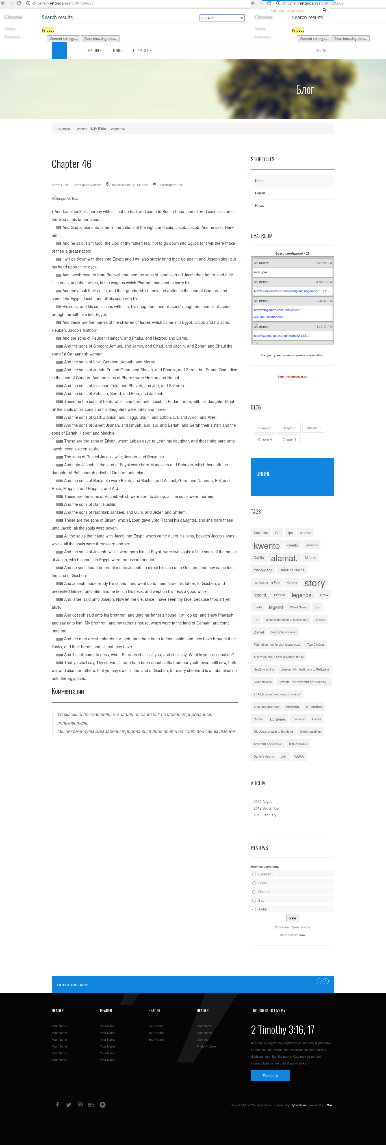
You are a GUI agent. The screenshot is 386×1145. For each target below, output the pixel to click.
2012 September (266, 808)
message (299, 719)
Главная (81, 128)
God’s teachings (310, 731)
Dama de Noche (292, 569)
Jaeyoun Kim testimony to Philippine (305, 669)
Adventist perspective (268, 744)
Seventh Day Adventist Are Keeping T (304, 682)
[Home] (59, 50)
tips (290, 532)
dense (264, 282)
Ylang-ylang (263, 569)
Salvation (261, 532)
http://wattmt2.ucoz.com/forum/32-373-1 (281, 335)
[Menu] (75, 50)
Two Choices (315, 644)
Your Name (59, 1025)
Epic (317, 607)
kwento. (293, 545)
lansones (312, 545)
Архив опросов (301, 927)
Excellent (265, 874)
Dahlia (259, 557)
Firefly (258, 607)
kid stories (278, 719)
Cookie (258, 719)
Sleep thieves (263, 682)
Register (322, 50)
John (284, 756)
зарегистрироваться (128, 731)
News (259, 206)
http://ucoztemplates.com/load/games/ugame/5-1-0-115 (291, 291)
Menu (117, 50)
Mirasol (310, 557)
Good (262, 883)
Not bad (264, 892)
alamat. (284, 557)
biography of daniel (283, 632)
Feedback (270, 1075)
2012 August (263, 801)
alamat (305, 532)
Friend (316, 719)
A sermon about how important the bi (278, 657)
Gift (277, 532)
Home (259, 181)
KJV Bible (98, 128)
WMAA (299, 756)
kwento (267, 544)
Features (94, 50)
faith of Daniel (298, 744)
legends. (302, 595)
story (314, 582)
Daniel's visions (264, 756)
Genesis (95, 184)
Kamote (292, 582)
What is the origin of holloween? (287, 619)
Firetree (279, 595)
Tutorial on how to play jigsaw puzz (277, 644)
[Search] (324, 10)
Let (256, 619)
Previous (319, 981)
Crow (324, 594)
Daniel (259, 632)
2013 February (265, 814)
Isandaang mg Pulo (267, 582)
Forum (260, 193)
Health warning (264, 669)
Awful (262, 909)
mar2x (264, 263)
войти (170, 731)
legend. (260, 595)
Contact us (142, 50)
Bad (261, 901)
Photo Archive (206, 1046)
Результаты (282, 927)
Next (326, 981)
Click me (203, 1039)
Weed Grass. (298, 607)
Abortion (292, 706)
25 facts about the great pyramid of (277, 694)
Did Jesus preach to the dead (273, 731)
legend (276, 607)
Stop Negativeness (266, 706)
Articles (320, 619)
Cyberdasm (298, 1105)
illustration (314, 706)
